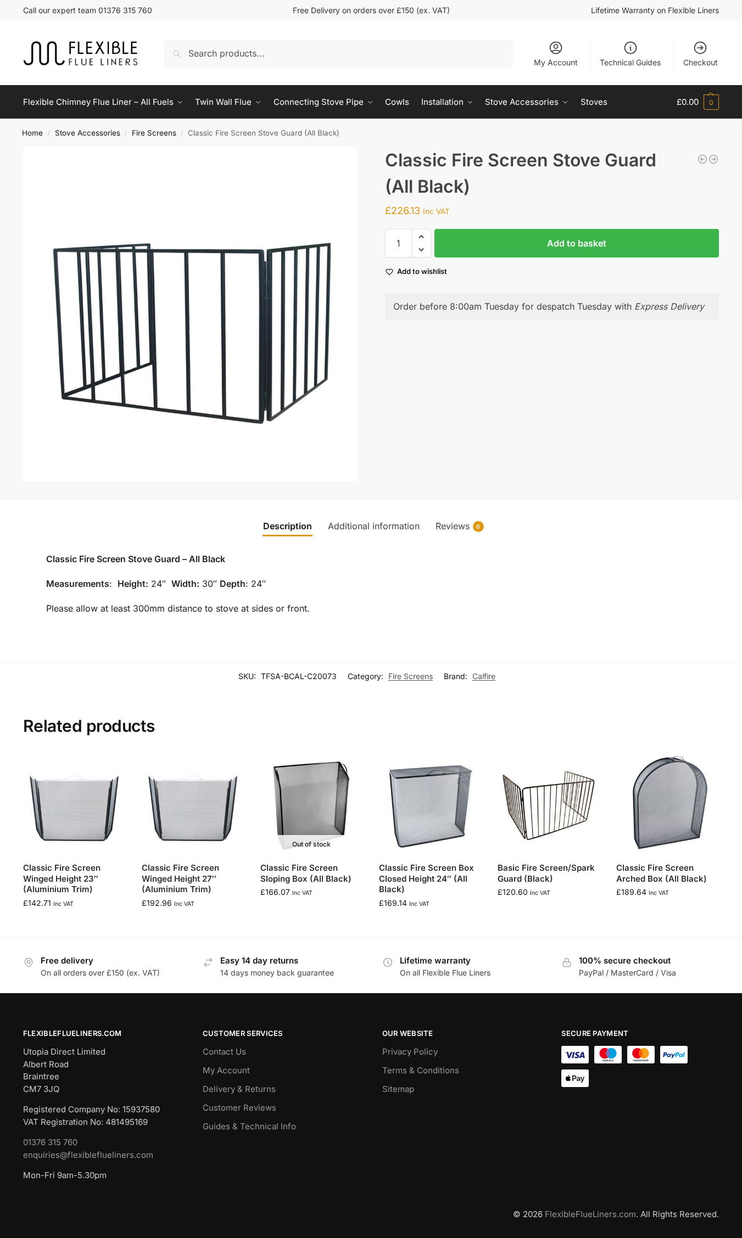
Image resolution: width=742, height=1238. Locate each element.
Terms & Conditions (420, 1070)
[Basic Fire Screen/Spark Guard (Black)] (549, 803)
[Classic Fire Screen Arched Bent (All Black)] (713, 159)
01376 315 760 (50, 1142)
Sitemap (398, 1089)
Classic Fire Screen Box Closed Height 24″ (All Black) (426, 878)
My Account (556, 62)
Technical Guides (630, 62)
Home (32, 132)
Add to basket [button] (74, 926)
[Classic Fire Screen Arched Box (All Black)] (702, 159)
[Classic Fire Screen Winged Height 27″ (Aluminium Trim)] (193, 803)
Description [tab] (287, 525)
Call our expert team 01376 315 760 (87, 10)
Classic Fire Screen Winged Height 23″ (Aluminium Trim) (62, 878)
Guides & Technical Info (249, 1126)
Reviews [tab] (458, 525)
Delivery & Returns (239, 1089)
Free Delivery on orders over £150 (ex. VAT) (371, 10)
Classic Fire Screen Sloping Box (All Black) (306, 873)
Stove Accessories (87, 132)
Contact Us (224, 1051)
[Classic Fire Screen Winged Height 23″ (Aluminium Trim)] (74, 803)
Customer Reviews (239, 1107)
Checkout (700, 62)
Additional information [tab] (374, 525)
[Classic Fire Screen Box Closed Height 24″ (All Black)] (430, 803)
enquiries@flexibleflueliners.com (88, 1155)
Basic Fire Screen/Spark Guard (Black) (546, 873)
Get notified (311, 915)
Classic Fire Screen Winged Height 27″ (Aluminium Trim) (180, 878)
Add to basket (576, 243)
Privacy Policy (410, 1051)
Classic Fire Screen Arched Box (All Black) (661, 873)
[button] (698, 102)
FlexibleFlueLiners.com (590, 1214)
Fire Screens (154, 132)
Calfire (483, 676)
